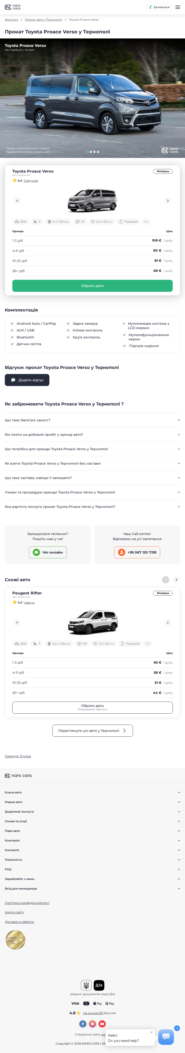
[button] (87, 152)
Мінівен (163, 171)
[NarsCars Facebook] (82, 1024)
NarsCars (11, 19)
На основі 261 (99, 1013)
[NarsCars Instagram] (92, 1024)
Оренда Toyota (18, 756)
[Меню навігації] (178, 7)
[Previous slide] (17, 200)
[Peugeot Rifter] (92, 622)
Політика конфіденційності (27, 903)
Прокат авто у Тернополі (43, 19)
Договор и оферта (19, 922)
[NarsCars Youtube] (102, 1024)
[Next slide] (168, 200)
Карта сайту (14, 912)
